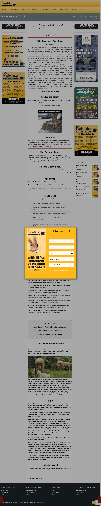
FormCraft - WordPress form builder (58, 270)
